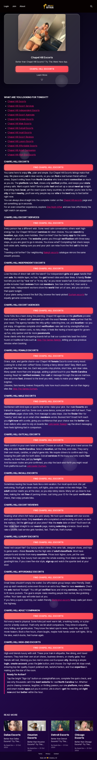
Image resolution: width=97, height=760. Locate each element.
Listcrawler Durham (36, 466)
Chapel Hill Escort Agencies (21, 115)
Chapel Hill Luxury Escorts (20, 141)
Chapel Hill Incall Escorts (20, 132)
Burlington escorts (61, 600)
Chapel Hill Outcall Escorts (20, 128)
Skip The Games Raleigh (49, 340)
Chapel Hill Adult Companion (22, 150)
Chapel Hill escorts (73, 200)
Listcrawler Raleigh (57, 424)
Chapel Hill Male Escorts (19, 123)
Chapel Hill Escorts (17, 101)
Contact (56, 753)
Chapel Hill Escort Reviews (21, 137)
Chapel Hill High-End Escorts (22, 154)
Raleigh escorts (50, 252)
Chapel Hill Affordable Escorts (22, 146)
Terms (40, 753)
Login (6, 6)
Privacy (48, 753)
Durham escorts (76, 294)
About (22, 6)
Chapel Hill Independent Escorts (24, 110)
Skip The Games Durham (25, 389)
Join (14, 6)
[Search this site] (91, 6)
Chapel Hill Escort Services (21, 106)
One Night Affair (54, 207)
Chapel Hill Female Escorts (21, 119)
